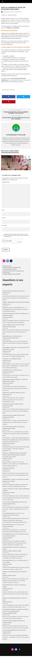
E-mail (4, 217)
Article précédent (16, 110)
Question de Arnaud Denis (9, 428)
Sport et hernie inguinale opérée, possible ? (13, 404)
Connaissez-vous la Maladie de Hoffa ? (12, 358)
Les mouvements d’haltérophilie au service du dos (15, 502)
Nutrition (4, 15)
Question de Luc (7, 292)
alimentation (5, 89)
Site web (4, 225)
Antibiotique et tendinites (8, 468)
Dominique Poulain (8, 11)
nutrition (12, 89)
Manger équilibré (12, 15)
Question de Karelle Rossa (9, 503)
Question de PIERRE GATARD (10, 613)
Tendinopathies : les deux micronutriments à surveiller (16, 479)
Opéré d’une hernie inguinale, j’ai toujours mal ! (14, 291)
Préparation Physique (13, 274)
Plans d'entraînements (18, 271)
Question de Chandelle (8, 417)
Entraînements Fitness (8, 271)
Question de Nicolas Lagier (9, 326)
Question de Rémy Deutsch (9, 575)
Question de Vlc (6, 470)
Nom (3, 210)
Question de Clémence (8, 372)
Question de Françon (8, 405)
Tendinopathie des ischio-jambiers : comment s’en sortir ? (16, 112)
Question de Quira (7, 394)
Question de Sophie (7, 537)
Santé (19, 274)
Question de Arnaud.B (8, 526)
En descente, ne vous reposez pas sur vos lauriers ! (16, 118)
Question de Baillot (7, 622)
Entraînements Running (8, 267)
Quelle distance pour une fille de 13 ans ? (12, 336)
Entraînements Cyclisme (11, 269)
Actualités (5, 274)
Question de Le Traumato (9, 481)
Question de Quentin (8, 588)
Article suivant (16, 115)
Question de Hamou (7, 458)
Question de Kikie (7, 632)
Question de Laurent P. (8, 383)
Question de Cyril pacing (9, 443)
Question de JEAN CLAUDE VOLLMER (12, 551)
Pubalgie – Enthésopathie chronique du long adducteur (16, 302)
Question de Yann (7, 351)
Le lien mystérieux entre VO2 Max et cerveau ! (14, 324)
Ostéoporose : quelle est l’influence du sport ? (14, 392)
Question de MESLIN (7, 317)
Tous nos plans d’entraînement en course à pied (14, 630)
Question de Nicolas (7, 601)
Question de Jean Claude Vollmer (11, 338)
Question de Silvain (7, 564)
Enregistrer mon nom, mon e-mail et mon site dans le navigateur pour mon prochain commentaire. (16, 235)
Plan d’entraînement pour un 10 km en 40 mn (13, 513)
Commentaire (6, 182)
